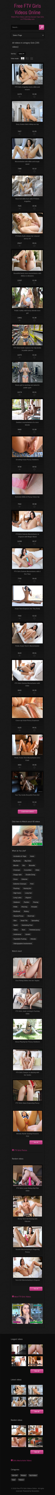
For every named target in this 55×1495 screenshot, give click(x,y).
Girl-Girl (14, 1475)
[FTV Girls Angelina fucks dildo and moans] (19, 1389)
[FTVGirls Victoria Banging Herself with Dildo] (19, 1442)
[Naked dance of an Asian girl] (19, 1349)
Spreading (35, 921)
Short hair (31, 916)
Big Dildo (28, 861)
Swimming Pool (27, 925)
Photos (23, 1475)
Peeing (35, 902)
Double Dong (30, 875)
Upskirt (27, 934)
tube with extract (27, 58)
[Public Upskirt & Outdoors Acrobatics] (19, 1361)
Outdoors (16, 902)
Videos (21, 1480)
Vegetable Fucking (19, 939)
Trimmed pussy (34, 930)
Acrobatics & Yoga (19, 856)
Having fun (27, 888)
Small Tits (24, 921)
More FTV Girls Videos (22, 1296)
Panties (26, 902)
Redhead (16, 911)
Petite (15, 907)
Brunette (32, 865)
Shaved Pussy (18, 916)
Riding (26, 911)
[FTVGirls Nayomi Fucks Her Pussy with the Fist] (19, 1430)
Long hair (28, 893)
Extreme (24, 879)
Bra (24, 865)
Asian (32, 856)
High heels (17, 893)
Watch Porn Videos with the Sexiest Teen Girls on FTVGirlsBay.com (27, 18)
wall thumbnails (32, 58)
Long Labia (17, 898)
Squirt (15, 925)
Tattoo (15, 930)
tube (23, 58)
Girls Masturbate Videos (22, 1460)
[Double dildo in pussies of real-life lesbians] (35, 1430)
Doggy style (17, 875)
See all (36, 1142)
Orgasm (28, 898)
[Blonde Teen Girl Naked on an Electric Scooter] (35, 1442)
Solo (13, 1480)
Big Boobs (17, 861)
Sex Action (33, 1475)
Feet (31, 884)
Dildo (37, 870)
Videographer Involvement (22, 943)
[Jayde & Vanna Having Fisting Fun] (35, 1349)
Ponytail (34, 907)
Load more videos (27, 812)
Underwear (17, 934)
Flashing (16, 888)
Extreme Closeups (19, 884)
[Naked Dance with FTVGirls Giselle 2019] (35, 1361)
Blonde (15, 865)
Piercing (24, 907)
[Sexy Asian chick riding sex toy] (35, 1389)
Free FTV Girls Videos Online (27, 9)
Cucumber (27, 870)
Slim (14, 921)
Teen (23, 930)
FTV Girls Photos (20, 1150)
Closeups (16, 870)
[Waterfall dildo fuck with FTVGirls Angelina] (35, 1401)
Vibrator (33, 939)
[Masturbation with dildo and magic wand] (19, 1401)
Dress (15, 879)
